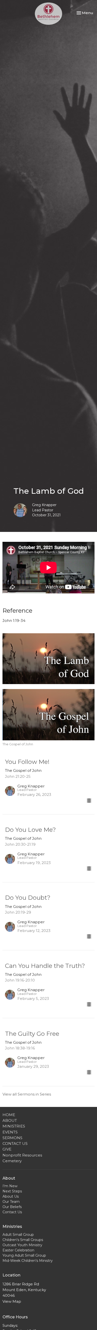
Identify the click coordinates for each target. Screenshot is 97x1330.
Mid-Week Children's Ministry (27, 1260)
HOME (8, 1114)
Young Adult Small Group (24, 1255)
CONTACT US (15, 1143)
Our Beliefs (12, 1207)
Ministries (12, 1226)
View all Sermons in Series (26, 1094)
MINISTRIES (13, 1126)
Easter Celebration (18, 1250)
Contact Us (12, 1212)
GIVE (6, 1149)
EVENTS (10, 1132)
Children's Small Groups (22, 1240)
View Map (11, 1301)
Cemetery (12, 1160)
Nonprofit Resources (22, 1155)
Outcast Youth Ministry (22, 1245)
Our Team (11, 1201)
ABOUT (9, 1120)
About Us (10, 1196)
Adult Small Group (18, 1234)
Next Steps (12, 1191)
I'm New (9, 1186)
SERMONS (12, 1137)
